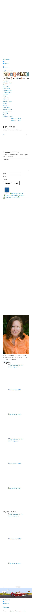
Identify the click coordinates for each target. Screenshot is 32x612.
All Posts (5, 85)
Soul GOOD (6, 86)
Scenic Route (6, 88)
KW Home (5, 81)
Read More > (6, 361)
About (4, 96)
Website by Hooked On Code (18, 611)
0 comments (18, 130)
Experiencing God (7, 90)
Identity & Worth (7, 92)
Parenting (5, 94)
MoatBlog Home (7, 83)
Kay (6, 130)
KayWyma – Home (8, 71)
